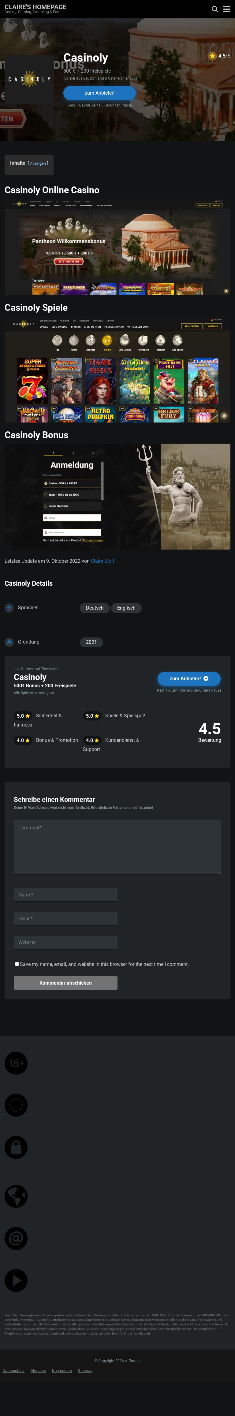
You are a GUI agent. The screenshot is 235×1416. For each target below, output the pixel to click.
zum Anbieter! (99, 93)
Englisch (126, 608)
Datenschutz (13, 1370)
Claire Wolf (102, 561)
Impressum (62, 1370)
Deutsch (95, 608)
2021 (91, 642)
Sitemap (85, 1370)
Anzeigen (38, 163)
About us (38, 1370)
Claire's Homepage (35, 6)
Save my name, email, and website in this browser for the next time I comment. (104, 964)
